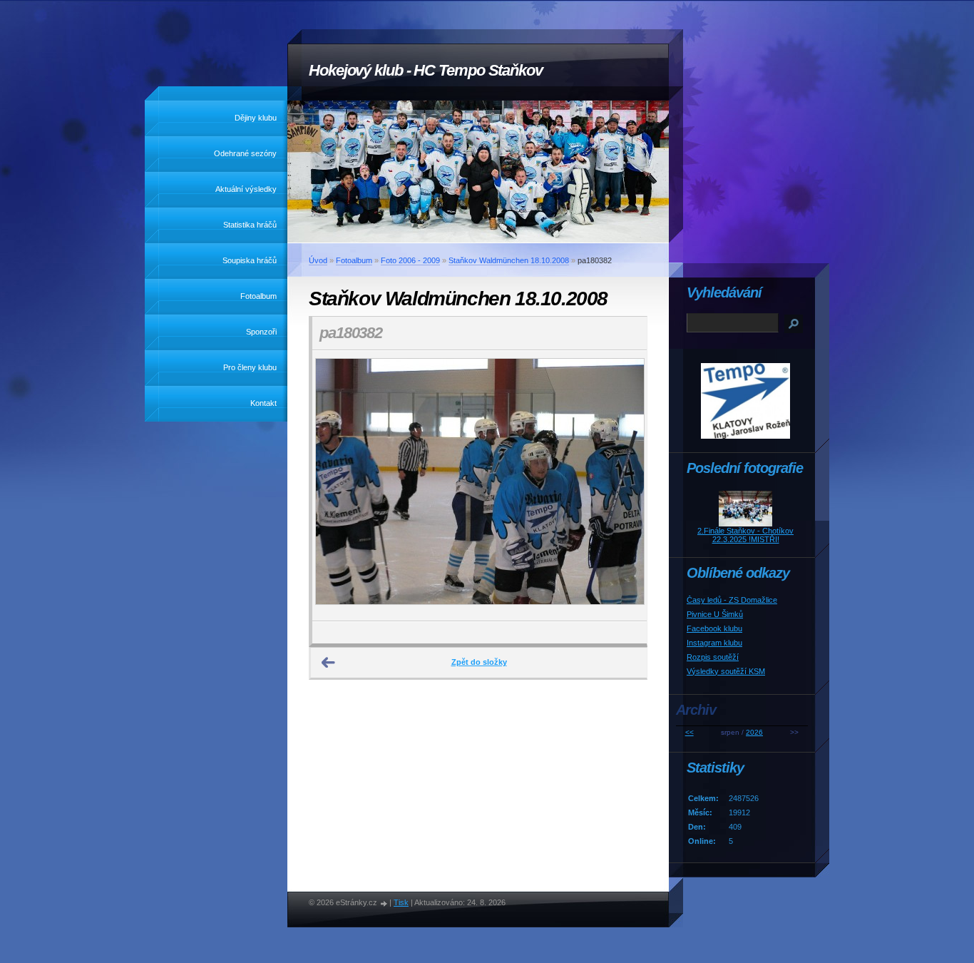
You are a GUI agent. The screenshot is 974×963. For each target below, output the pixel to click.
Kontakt (263, 403)
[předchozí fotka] (335, 485)
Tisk (401, 902)
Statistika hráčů (250, 224)
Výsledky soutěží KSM (726, 671)
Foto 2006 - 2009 (410, 260)
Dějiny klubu (256, 117)
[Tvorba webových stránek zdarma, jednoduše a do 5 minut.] (384, 903)
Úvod (318, 260)
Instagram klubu (714, 642)
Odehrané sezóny (245, 153)
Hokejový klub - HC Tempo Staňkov (426, 70)
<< (689, 732)
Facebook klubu (714, 628)
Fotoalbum (258, 296)
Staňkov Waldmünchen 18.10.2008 (508, 260)
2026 (754, 732)
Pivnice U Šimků (715, 614)
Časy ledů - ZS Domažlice (732, 600)
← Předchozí (328, 662)
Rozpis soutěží (713, 657)
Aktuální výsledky (246, 189)
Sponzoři (261, 331)
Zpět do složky (479, 662)
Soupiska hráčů (249, 260)
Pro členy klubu (250, 367)
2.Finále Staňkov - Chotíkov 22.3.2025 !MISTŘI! (745, 535)
